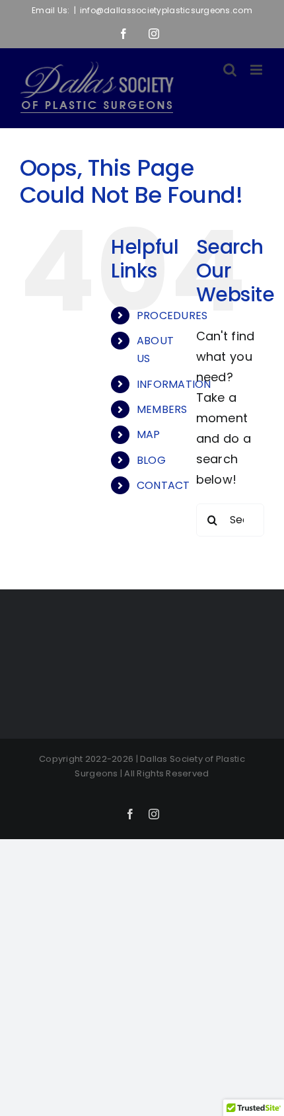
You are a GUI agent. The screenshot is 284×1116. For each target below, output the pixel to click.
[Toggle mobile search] (229, 70)
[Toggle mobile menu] (257, 70)
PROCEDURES (172, 315)
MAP (148, 434)
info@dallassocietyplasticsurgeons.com (166, 10)
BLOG (151, 460)
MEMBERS (162, 409)
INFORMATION (174, 384)
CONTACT (163, 485)
